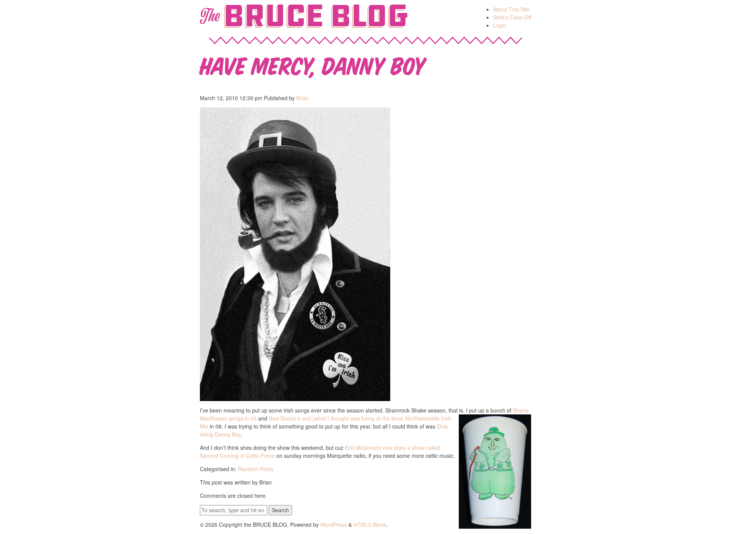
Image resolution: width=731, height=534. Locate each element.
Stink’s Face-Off (512, 17)
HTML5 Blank (369, 524)
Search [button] (280, 510)
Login (499, 25)
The (209, 16)
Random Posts (255, 469)
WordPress (333, 524)
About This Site (511, 9)
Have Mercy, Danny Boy (313, 64)
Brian (302, 98)
